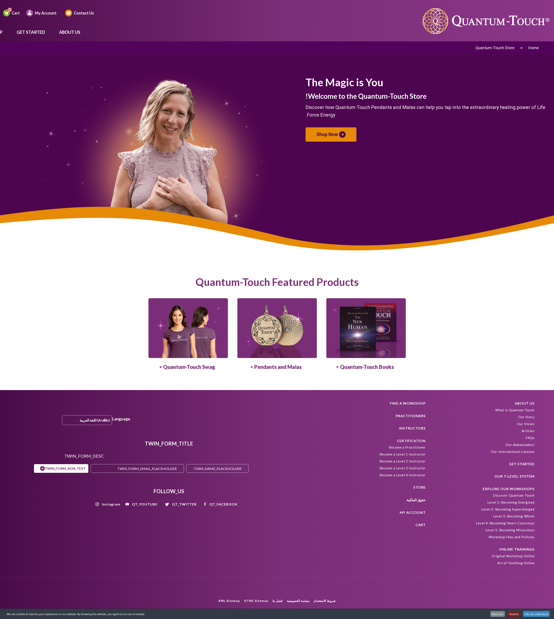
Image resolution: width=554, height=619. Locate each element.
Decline (514, 614)
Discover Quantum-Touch (514, 495)
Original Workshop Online (513, 556)
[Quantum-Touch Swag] (188, 328)
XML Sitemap (229, 601)
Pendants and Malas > (276, 367)
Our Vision (526, 424)
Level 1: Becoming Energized (511, 502)
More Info (497, 614)
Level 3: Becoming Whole (514, 516)
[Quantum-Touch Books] (366, 328)
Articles (528, 431)
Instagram (111, 504)
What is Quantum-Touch (515, 410)
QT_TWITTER (184, 504)
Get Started (31, 32)
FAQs (530, 438)
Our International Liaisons (513, 452)
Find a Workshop (408, 403)
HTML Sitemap (256, 601)
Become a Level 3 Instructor (403, 468)
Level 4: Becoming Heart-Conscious (505, 523)
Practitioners (411, 416)
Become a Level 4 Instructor (403, 475)
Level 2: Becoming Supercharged (508, 509)
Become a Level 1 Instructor (403, 454)
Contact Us (84, 13)
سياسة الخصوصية (298, 601)
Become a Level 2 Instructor (403, 461)
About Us (69, 32)
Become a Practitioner (407, 447)
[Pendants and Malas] (277, 328)
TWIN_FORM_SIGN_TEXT (65, 468)
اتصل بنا (277, 601)
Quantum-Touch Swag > (187, 367)
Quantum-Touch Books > (365, 367)
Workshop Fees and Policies (512, 537)
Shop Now (327, 134)
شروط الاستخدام (325, 601)
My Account (45, 13)
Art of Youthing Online (516, 563)
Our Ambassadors (520, 445)
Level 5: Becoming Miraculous (510, 530)
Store (419, 487)
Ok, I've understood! (536, 614)
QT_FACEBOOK (223, 504)
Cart (16, 13)
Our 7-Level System (514, 476)
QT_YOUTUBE (145, 504)
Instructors (412, 428)
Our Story (526, 417)
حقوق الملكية (416, 500)
